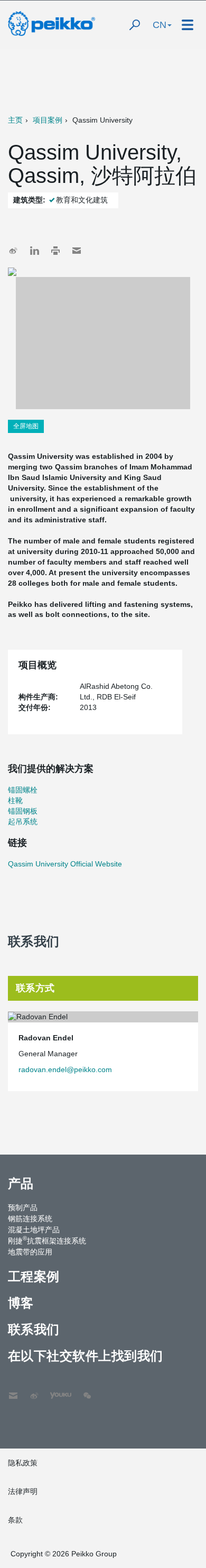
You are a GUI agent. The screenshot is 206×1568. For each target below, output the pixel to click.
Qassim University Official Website (65, 864)
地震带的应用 (30, 1252)
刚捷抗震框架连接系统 (47, 1240)
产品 (21, 1183)
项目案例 (47, 120)
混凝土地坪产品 (34, 1229)
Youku (55, 1390)
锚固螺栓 (23, 790)
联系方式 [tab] (35, 988)
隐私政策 (23, 1463)
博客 (21, 1303)
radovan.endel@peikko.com (65, 1069)
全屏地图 (26, 426)
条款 (15, 1520)
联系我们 (34, 1329)
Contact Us (13, 1390)
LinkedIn (34, 250)
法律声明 (23, 1491)
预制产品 (23, 1207)
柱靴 (15, 800)
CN (159, 25)
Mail (76, 250)
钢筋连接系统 (30, 1218)
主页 (15, 120)
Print (55, 250)
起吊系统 (23, 821)
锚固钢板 (23, 811)
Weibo (13, 250)
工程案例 (34, 1276)
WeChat (87, 1390)
